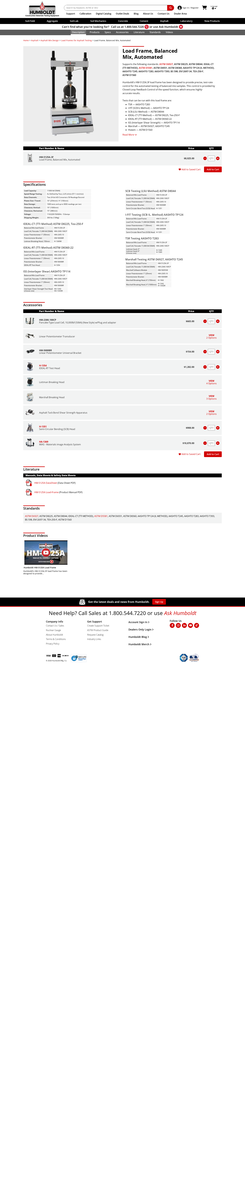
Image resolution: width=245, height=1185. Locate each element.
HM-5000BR (45, 350)
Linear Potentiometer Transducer (57, 336)
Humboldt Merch (138, 644)
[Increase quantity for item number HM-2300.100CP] (217, 321)
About (148, 13)
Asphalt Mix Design (50, 40)
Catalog (103, 13)
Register (195, 7)
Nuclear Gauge (53, 630)
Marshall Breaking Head (52, 397)
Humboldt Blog (137, 637)
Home (26, 40)
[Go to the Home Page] (44, 9)
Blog (136, 13)
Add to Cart (213, 169)
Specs (108, 32)
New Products (212, 21)
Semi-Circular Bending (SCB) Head (57, 429)
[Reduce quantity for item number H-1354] (205, 367)
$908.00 (190, 427)
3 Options (211, 397)
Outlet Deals (122, 13)
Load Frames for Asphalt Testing (76, 40)
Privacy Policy (52, 643)
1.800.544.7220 (134, 27)
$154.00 (190, 351)
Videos (169, 32)
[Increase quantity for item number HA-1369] (217, 443)
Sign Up (159, 601)
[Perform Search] (170, 8)
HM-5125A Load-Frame (46, 492)
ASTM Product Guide (97, 630)
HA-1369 (43, 441)
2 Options (211, 336)
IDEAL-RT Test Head (49, 368)
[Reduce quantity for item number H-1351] (205, 428)
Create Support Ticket (98, 625)
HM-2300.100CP (47, 319)
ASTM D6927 (166, 64)
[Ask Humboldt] (181, 27)
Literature (139, 32)
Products (95, 32)
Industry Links (94, 639)
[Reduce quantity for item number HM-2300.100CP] (205, 321)
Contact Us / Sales (55, 625)
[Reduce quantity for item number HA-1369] (205, 443)
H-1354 (43, 365)
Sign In (185, 7)
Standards (155, 32)
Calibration (85, 13)
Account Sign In (137, 622)
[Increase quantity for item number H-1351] (217, 428)
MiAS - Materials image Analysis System (60, 444)
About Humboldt (54, 634)
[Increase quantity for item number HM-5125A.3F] (217, 158)
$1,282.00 (189, 367)
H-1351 (43, 426)
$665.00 (190, 321)
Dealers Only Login (139, 629)
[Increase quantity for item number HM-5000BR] (217, 351)
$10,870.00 (188, 443)
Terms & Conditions (56, 639)
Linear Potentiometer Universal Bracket (60, 352)
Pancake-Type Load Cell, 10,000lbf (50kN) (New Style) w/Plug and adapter (77, 322)
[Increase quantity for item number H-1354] (217, 367)
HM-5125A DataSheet (45, 482)
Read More (128, 134)
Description (78, 32)
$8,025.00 (189, 158)
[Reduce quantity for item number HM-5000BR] (205, 351)
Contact (163, 13)
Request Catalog (95, 634)
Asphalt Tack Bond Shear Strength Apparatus (63, 412)
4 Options (211, 382)
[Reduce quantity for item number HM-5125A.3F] (205, 158)
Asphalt (34, 40)
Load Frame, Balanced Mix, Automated (59, 159)
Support (70, 13)
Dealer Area (180, 13)
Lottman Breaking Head (51, 382)
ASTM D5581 (145, 67)
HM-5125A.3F (46, 157)
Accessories (122, 32)
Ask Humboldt (168, 27)
